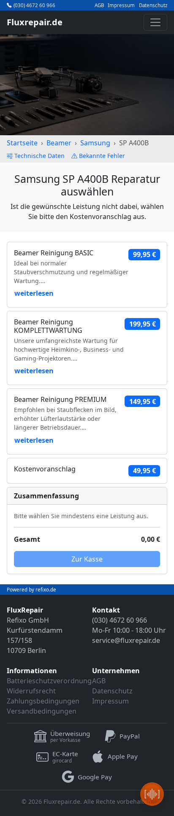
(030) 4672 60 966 (34, 5)
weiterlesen (34, 293)
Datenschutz (153, 5)
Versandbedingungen (41, 711)
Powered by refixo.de (31, 589)
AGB (99, 5)
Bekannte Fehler (102, 156)
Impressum (121, 5)
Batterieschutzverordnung (49, 680)
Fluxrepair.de (35, 22)
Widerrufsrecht (31, 691)
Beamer (58, 142)
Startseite (22, 142)
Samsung (95, 142)
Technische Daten (39, 156)
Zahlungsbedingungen (43, 701)
